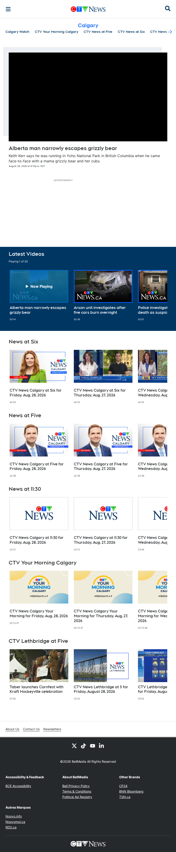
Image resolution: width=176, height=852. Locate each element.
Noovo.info (14, 816)
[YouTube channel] (92, 745)
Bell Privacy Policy (76, 786)
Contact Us (31, 729)
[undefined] (39, 295)
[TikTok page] (83, 745)
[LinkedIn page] (101, 745)
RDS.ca (11, 827)
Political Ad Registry (77, 797)
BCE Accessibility (18, 786)
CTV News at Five (98, 32)
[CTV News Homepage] (88, 9)
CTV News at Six (131, 32)
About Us (12, 729)
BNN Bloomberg (131, 791)
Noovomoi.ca (15, 822)
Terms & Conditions (76, 791)
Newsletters (52, 729)
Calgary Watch (17, 32)
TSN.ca (124, 797)
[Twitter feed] (74, 745)
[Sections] (8, 9)
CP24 (123, 786)
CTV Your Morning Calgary (56, 32)
